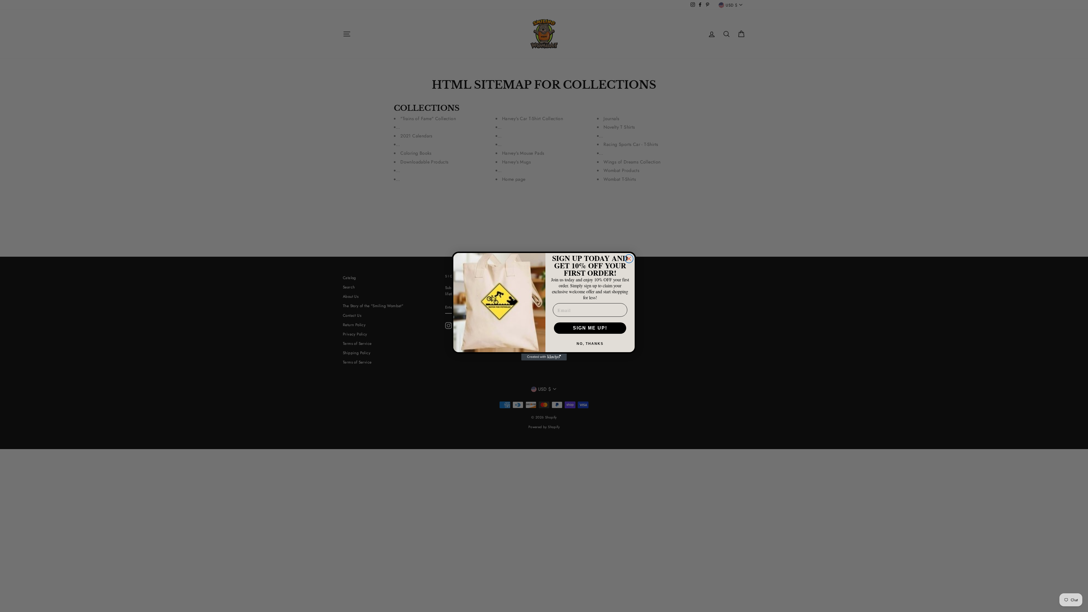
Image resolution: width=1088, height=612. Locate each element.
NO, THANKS (590, 344)
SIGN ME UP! (590, 328)
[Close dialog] (629, 258)
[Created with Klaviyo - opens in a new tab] (544, 357)
